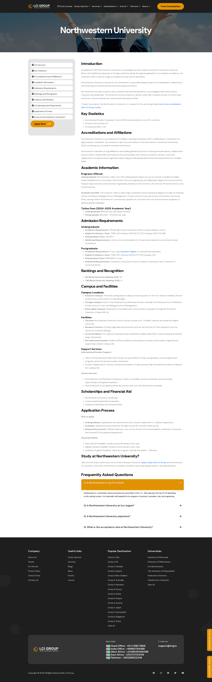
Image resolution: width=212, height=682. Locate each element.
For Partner (33, 566)
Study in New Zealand (117, 575)
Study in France (115, 589)
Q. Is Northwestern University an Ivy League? (109, 505)
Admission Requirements (45, 88)
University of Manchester (159, 562)
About (145, 6)
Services (96, 6)
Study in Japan (114, 607)
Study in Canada (115, 566)
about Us (32, 557)
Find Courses (65, 6)
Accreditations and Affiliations (48, 76)
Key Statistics (40, 70)
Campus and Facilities (43, 99)
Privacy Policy (34, 571)
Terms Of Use (34, 575)
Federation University (157, 575)
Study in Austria (115, 603)
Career (31, 562)
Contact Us (33, 580)
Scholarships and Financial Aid (47, 105)
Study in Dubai (114, 594)
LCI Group (69, 673)
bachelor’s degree (128, 251)
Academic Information (44, 82)
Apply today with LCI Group (153, 462)
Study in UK (113, 562)
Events (123, 6)
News (70, 571)
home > (88, 38)
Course (71, 580)
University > (98, 38)
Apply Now (40, 123)
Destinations (110, 6)
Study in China (114, 621)
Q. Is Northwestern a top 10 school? (104, 482)
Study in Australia (116, 580)
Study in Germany (116, 584)
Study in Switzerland (117, 612)
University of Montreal (158, 557)
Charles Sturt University (158, 580)
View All (111, 625)
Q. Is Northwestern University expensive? (107, 516)
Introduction (40, 65)
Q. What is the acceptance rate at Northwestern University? (118, 527)
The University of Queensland (161, 571)
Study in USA (113, 557)
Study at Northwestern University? (50, 117)
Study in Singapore (116, 616)
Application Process (43, 111)
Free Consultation (170, 6)
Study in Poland (115, 598)
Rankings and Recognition (45, 94)
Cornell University (155, 566)
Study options (81, 6)
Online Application (209, 667)
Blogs (70, 566)
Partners (134, 6)
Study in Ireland (115, 571)
